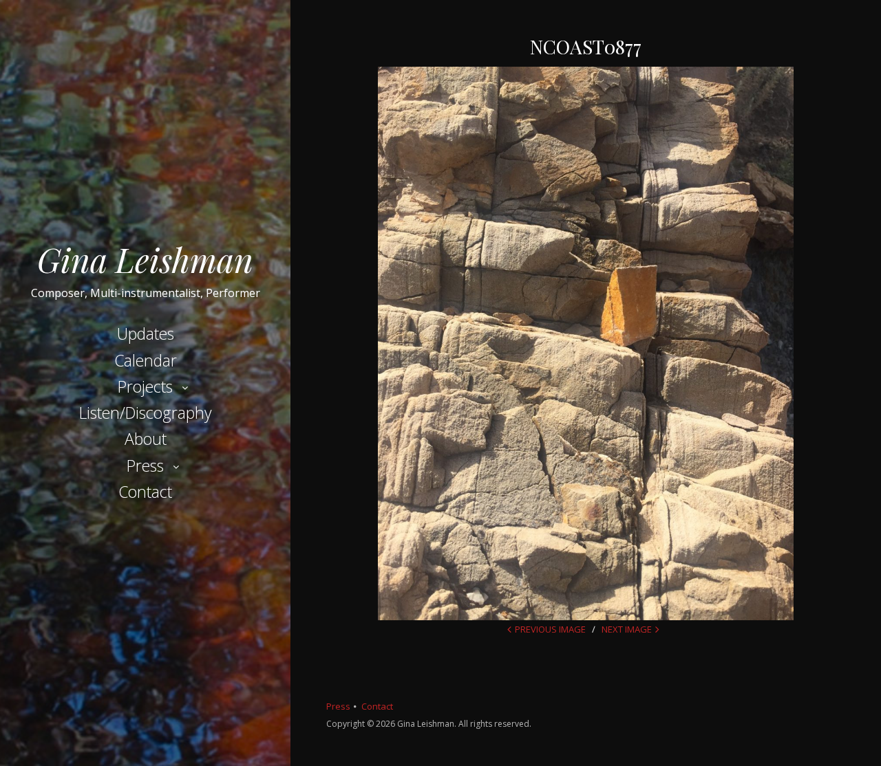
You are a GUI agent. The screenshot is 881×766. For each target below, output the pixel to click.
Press (145, 466)
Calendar (145, 360)
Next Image (627, 629)
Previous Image (550, 629)
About (146, 439)
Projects (145, 386)
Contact (145, 492)
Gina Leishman (145, 259)
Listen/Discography (145, 413)
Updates (145, 333)
